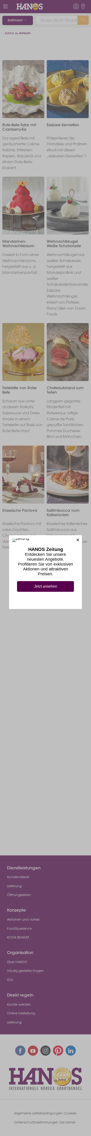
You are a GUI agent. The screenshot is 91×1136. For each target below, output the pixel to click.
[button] (78, 539)
